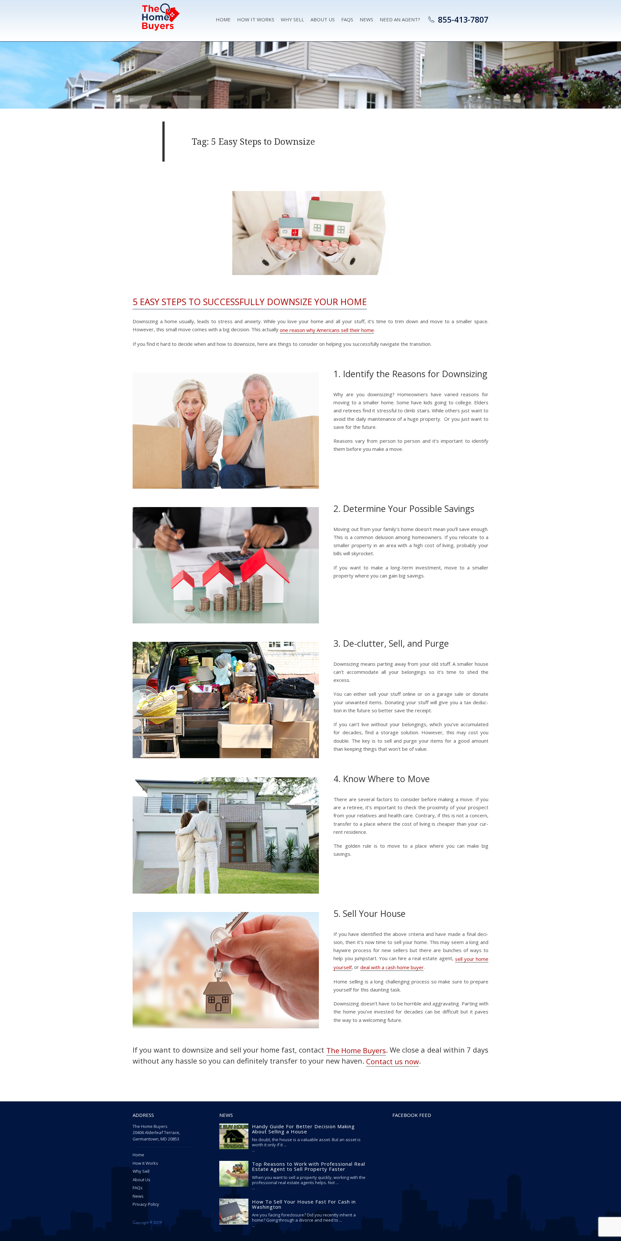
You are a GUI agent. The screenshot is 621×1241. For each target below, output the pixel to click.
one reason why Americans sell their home (327, 330)
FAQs (138, 1188)
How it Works (255, 19)
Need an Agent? (400, 19)
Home (223, 19)
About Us (322, 19)
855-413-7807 (463, 19)
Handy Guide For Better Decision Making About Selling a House (303, 1129)
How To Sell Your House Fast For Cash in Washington (304, 1204)
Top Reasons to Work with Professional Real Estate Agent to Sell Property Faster (308, 1166)
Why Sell (292, 19)
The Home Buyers (356, 1050)
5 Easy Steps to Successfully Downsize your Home (250, 302)
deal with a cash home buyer (392, 967)
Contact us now (392, 1061)
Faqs (347, 19)
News (366, 19)
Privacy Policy (146, 1204)
